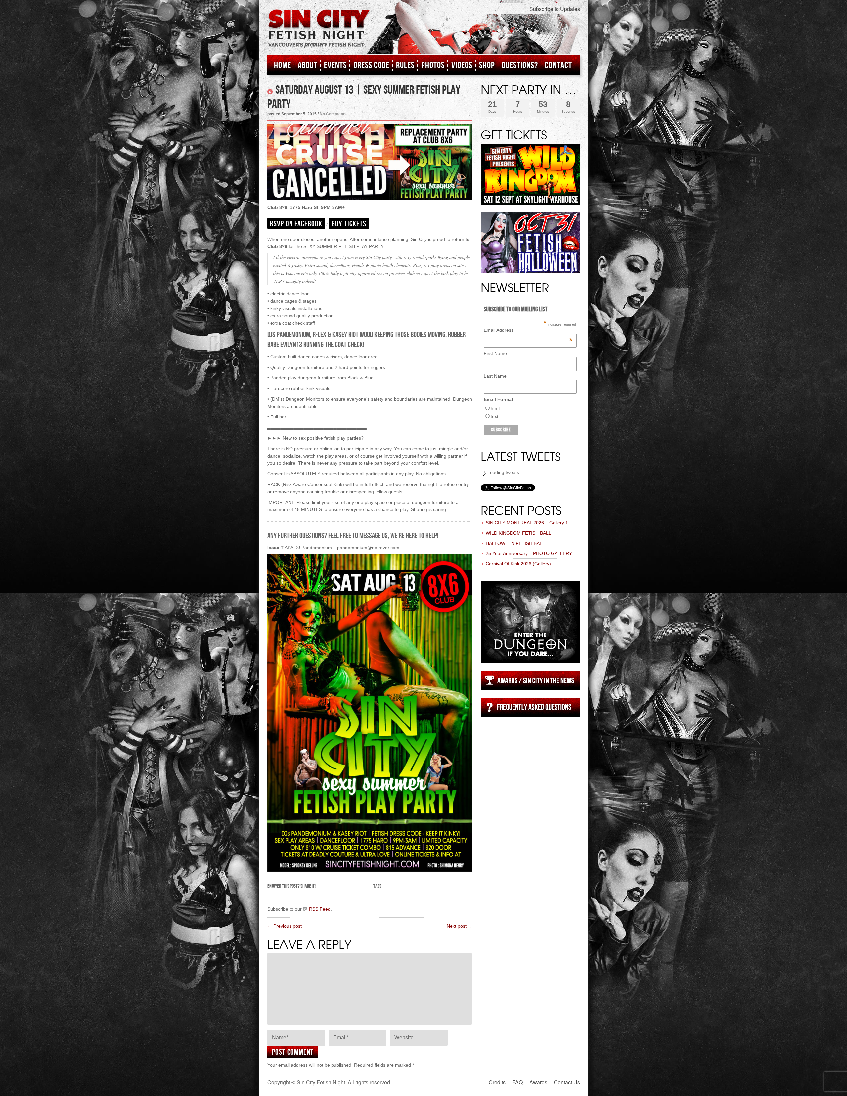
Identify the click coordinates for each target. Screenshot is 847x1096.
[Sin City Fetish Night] (319, 35)
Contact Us (567, 1082)
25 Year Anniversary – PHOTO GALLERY (529, 553)
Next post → (459, 926)
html (495, 408)
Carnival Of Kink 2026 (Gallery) (518, 563)
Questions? (520, 65)
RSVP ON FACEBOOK (296, 224)
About (307, 65)
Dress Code (371, 65)
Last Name (495, 376)
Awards (538, 1082)
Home (282, 65)
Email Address (528, 330)
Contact (558, 65)
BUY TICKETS (349, 224)
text (494, 416)
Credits (497, 1082)
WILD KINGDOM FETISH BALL (518, 533)
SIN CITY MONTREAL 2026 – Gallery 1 (527, 522)
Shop (487, 65)
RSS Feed (320, 909)
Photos (433, 65)
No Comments (333, 114)
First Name (495, 353)
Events (335, 65)
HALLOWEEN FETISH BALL (515, 543)
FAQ (517, 1082)
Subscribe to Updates (554, 9)
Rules (405, 65)
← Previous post (284, 926)
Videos (461, 65)
